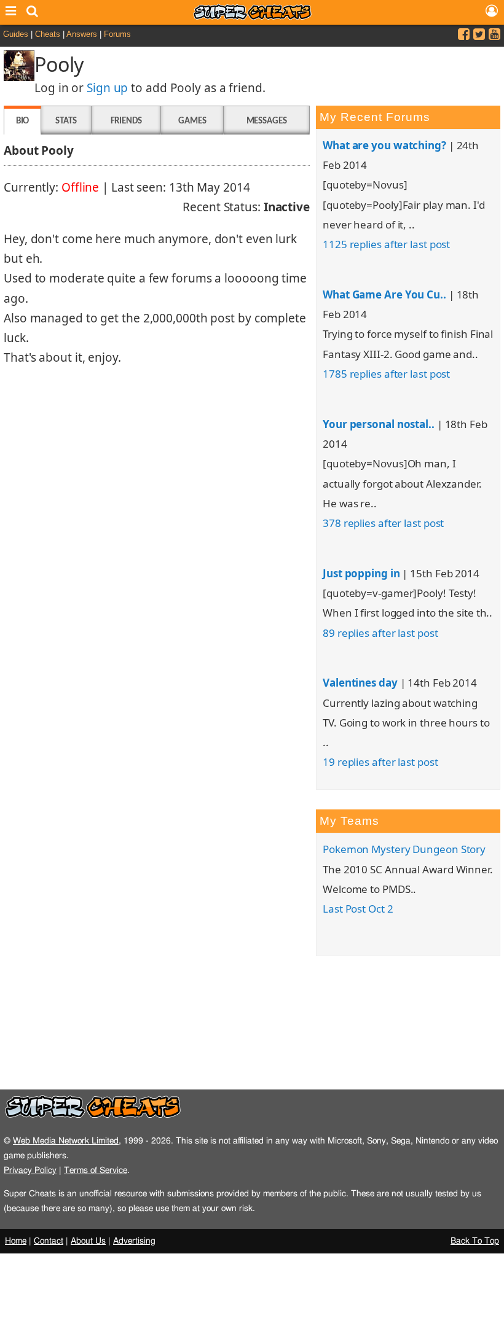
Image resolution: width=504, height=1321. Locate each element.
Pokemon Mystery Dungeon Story (404, 849)
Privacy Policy (30, 1170)
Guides (15, 34)
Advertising (134, 1241)
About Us (88, 1241)
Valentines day (360, 683)
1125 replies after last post (386, 244)
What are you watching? (384, 145)
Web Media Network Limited (66, 1140)
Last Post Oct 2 (358, 909)
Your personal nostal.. (379, 424)
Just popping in (361, 573)
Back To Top (475, 1241)
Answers (81, 34)
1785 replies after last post (386, 374)
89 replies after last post (380, 633)
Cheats (47, 34)
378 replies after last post (383, 523)
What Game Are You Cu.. (384, 294)
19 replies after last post (380, 762)
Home (15, 1241)
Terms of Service (95, 1170)
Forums (117, 34)
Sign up (107, 88)
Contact (48, 1241)
